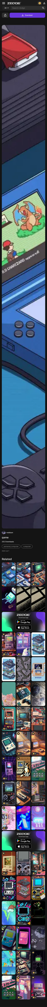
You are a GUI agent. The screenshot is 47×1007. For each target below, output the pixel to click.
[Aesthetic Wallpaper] (38, 938)
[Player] (38, 694)
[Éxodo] (23, 599)
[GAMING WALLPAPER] (23, 863)
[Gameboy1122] (9, 938)
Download (29, 15)
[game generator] (9, 744)
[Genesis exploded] (38, 644)
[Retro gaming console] (23, 694)
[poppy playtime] (38, 913)
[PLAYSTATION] (23, 669)
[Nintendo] (23, 888)
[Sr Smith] (38, 599)
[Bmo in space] (9, 599)
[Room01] (38, 793)
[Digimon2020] (9, 963)
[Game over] (38, 768)
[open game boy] (38, 888)
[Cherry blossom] (9, 694)
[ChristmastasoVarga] (9, 913)
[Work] (38, 719)
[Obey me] (38, 669)
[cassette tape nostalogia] (23, 793)
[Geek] (9, 574)
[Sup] (23, 574)
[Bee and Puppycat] (23, 818)
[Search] (43, 8)
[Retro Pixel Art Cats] (23, 768)
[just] (23, 719)
